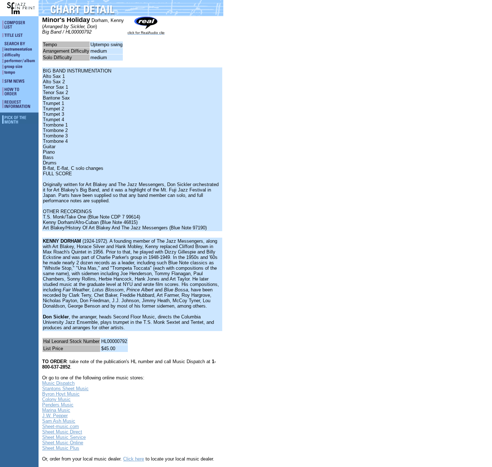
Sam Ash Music (58, 421)
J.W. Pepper (55, 415)
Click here (133, 459)
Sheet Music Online (62, 442)
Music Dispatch (58, 383)
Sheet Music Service (64, 437)
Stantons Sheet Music (65, 388)
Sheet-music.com (60, 426)
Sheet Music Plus (60, 448)
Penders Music (57, 404)
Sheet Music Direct (62, 432)
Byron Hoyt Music (61, 394)
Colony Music (56, 399)
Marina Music (56, 410)
